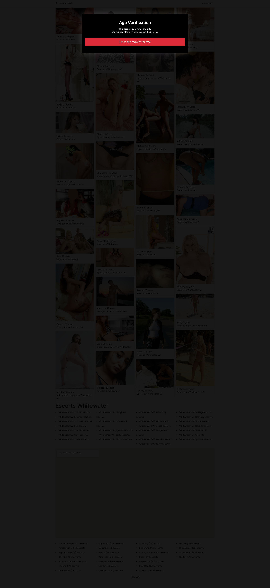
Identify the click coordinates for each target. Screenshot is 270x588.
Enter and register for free (135, 41)
